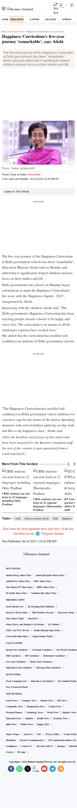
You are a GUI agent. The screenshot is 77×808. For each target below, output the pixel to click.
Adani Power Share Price (18, 581)
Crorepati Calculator (42, 649)
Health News (43, 718)
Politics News (27, 724)
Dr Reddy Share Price (16, 593)
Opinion (66, 19)
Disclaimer (11, 740)
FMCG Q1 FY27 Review (18, 630)
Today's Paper (13, 734)
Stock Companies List (16, 681)
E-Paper (34, 19)
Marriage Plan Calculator (48, 667)
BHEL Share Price (45, 587)
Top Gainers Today (15, 618)
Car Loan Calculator (16, 661)
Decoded (50, 19)
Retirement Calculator (54, 655)
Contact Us (26, 746)
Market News (46, 700)
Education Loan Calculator (19, 667)
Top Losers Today (66, 612)
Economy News (60, 718)
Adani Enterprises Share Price (50, 575)
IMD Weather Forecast (43, 612)
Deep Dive (33, 618)
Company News (29, 700)
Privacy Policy (53, 734)
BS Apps (21, 752)
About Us (28, 734)
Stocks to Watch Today (17, 612)
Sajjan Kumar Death (42, 636)
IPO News (62, 700)
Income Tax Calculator (17, 649)
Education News (13, 718)
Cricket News (55, 706)
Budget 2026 (43, 724)
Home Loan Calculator (41, 661)
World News (52, 712)
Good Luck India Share (17, 636)
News (22, 31)
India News (11, 724)
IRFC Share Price (42, 581)
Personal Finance (14, 712)
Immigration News (35, 706)
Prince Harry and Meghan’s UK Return (25, 624)
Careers (9, 752)
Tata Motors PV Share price (19, 587)
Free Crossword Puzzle (17, 687)
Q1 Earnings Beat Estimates (41, 606)
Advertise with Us (44, 746)
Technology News (34, 712)
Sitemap (61, 746)
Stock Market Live (15, 606)
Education (16, 19)
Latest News (11, 700)
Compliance (11, 746)
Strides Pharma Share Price (47, 630)
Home (5, 19)
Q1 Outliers (53, 624)
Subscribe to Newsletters (42, 681)
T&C (39, 734)
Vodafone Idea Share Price (43, 593)
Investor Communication (32, 740)
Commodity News (14, 706)
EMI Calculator (13, 655)
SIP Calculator (32, 655)
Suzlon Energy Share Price (18, 575)
